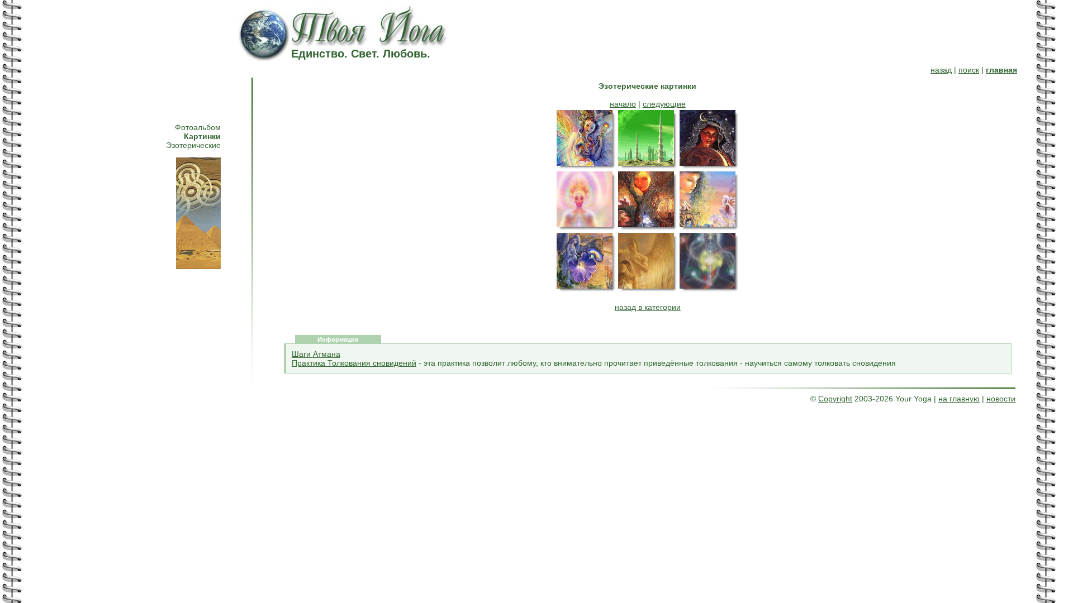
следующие (664, 103)
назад (941, 69)
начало (623, 103)
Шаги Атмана (316, 354)
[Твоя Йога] (370, 43)
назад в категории (648, 307)
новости (1000, 398)
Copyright (835, 398)
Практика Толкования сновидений (354, 362)
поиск (968, 69)
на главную (959, 398)
